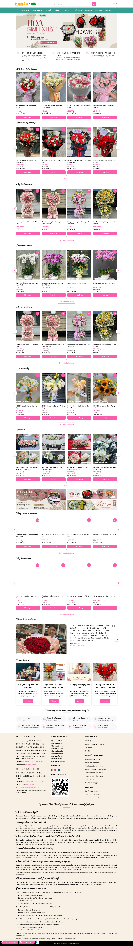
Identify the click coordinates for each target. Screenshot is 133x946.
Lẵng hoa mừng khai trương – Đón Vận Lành (78, 222)
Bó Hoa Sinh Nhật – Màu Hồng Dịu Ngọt (78, 106)
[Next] (117, 639)
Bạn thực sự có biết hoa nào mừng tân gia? (53, 686)
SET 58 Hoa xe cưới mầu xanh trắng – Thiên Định (105, 468)
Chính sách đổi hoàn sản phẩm (95, 769)
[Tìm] (94, 4)
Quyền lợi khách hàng (92, 759)
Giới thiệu (88, 741)
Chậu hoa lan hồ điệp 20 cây (76, 283)
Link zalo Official (30, 765)
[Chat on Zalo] (37, 942)
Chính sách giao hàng (92, 763)
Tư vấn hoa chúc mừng (92, 798)
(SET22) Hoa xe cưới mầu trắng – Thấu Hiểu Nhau (52, 468)
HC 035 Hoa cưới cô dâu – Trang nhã (104, 407)
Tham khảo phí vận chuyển (94, 773)
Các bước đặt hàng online (94, 766)
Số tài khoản (89, 779)
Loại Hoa (98, 10)
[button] (118, 147)
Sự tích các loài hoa (92, 791)
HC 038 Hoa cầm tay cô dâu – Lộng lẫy (27, 407)
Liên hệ (87, 751)
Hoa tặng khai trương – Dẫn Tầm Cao (27, 222)
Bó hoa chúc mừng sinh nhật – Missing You (26, 161)
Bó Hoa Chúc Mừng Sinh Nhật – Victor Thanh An (52, 106)
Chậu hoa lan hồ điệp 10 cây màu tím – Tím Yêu (52, 284)
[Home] (25, 4)
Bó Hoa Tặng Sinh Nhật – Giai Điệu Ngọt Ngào (79, 161)
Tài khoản (88, 747)
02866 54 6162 (28, 781)
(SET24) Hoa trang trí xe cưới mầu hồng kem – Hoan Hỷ (27, 468)
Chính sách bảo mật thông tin (95, 744)
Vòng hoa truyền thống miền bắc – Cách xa (53, 597)
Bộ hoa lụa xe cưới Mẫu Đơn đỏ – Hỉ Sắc (78, 535)
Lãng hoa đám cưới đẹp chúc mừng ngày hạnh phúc (105, 686)
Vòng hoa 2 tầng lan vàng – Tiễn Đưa (26, 597)
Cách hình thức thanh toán (94, 776)
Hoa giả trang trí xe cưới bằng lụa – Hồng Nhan (27, 535)
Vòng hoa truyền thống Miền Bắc (104, 596)
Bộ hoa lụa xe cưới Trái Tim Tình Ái (104, 535)
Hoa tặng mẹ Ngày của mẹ (79, 686)
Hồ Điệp (58, 10)
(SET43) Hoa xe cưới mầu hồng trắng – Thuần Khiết (77, 468)
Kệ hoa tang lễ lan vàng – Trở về (78, 596)
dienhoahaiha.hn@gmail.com (29, 787)
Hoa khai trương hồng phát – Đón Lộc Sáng (104, 222)
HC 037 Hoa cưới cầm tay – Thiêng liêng (53, 407)
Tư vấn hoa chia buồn (92, 794)
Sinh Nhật (25, 10)
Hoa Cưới (67, 10)
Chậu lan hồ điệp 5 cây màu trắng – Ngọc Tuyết (27, 284)
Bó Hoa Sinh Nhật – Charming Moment (26, 106)
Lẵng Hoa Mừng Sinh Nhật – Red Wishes (104, 161)
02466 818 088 (28, 761)
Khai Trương (37, 10)
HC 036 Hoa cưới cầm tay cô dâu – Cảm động (78, 407)
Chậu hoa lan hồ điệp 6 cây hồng (104, 283)
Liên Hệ (108, 10)
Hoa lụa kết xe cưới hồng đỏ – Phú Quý (53, 535)
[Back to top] (130, 943)
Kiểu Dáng (78, 10)
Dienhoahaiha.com (22, 885)
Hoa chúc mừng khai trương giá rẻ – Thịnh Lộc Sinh (53, 222)
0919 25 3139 (39, 761)
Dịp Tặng (88, 10)
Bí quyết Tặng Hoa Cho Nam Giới (27, 686)
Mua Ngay (27, 117)
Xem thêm (28, 701)
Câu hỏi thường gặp (92, 783)
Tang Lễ (48, 10)
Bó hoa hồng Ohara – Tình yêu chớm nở (103, 106)
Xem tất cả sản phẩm (66, 179)
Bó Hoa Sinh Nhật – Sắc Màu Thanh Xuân (54, 161)
